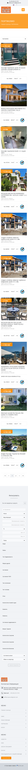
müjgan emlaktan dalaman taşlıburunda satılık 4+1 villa (10, 238)
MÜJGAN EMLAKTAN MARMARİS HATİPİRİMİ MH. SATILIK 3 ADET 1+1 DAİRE (14, 195)
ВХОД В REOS (5, 758)
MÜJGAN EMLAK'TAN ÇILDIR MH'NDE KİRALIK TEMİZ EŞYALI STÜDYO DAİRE (12, 324)
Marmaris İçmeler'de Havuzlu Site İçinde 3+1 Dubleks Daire (12, 414)
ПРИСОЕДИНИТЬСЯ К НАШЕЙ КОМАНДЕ (11, 754)
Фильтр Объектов (14, 665)
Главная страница (6, 24)
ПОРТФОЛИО (4, 723)
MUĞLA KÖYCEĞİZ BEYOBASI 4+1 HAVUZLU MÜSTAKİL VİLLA (13, 109)
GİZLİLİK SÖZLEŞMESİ (6, 746)
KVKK (2, 743)
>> (23, 476)
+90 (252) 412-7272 (14, 1)
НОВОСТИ (3, 739)
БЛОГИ (3, 727)
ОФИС (2, 716)
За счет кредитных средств (9, 503)
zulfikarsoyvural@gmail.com (14, 2)
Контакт (3, 750)
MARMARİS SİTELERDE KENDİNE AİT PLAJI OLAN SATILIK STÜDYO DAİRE (13, 368)
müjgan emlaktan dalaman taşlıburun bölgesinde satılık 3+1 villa (13, 281)
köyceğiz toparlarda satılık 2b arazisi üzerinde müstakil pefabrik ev (13, 68)
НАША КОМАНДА (5, 720)
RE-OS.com (20, 765)
